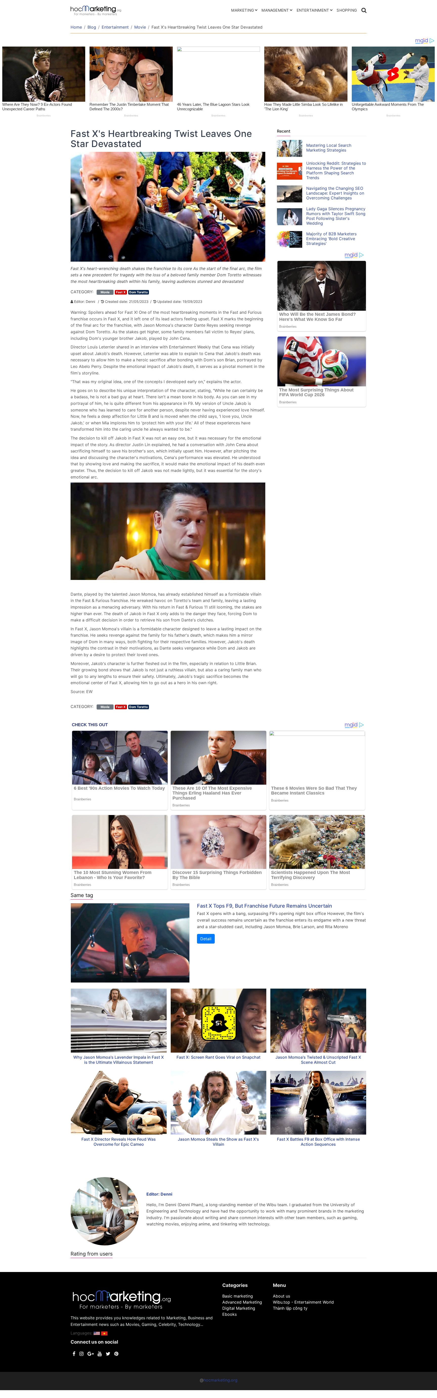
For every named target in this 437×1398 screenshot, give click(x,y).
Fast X (121, 292)
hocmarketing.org (220, 1380)
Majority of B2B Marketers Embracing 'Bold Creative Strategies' (331, 238)
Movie (140, 27)
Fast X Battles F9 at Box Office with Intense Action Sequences (318, 1142)
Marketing (242, 10)
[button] (97, 1333)
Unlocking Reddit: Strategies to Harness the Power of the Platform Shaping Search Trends (336, 170)
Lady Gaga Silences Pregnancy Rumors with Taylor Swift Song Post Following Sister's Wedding (335, 216)
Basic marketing (237, 1296)
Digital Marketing (238, 1308)
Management (275, 10)
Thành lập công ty (290, 1308)
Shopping (347, 10)
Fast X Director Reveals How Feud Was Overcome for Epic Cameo (118, 1142)
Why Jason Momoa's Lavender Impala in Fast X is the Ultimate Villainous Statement (118, 1060)
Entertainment (313, 10)
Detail (205, 938)
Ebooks (229, 1314)
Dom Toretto (138, 292)
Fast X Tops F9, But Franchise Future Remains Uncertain (264, 906)
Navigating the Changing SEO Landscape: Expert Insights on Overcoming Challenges (335, 193)
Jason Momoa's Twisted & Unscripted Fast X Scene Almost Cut (318, 1060)
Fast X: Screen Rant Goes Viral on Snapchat (218, 1057)
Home (76, 27)
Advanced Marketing (242, 1302)
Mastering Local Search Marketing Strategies (328, 148)
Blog (92, 27)
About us (281, 1296)
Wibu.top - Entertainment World (303, 1302)
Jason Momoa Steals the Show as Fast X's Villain (218, 1142)
